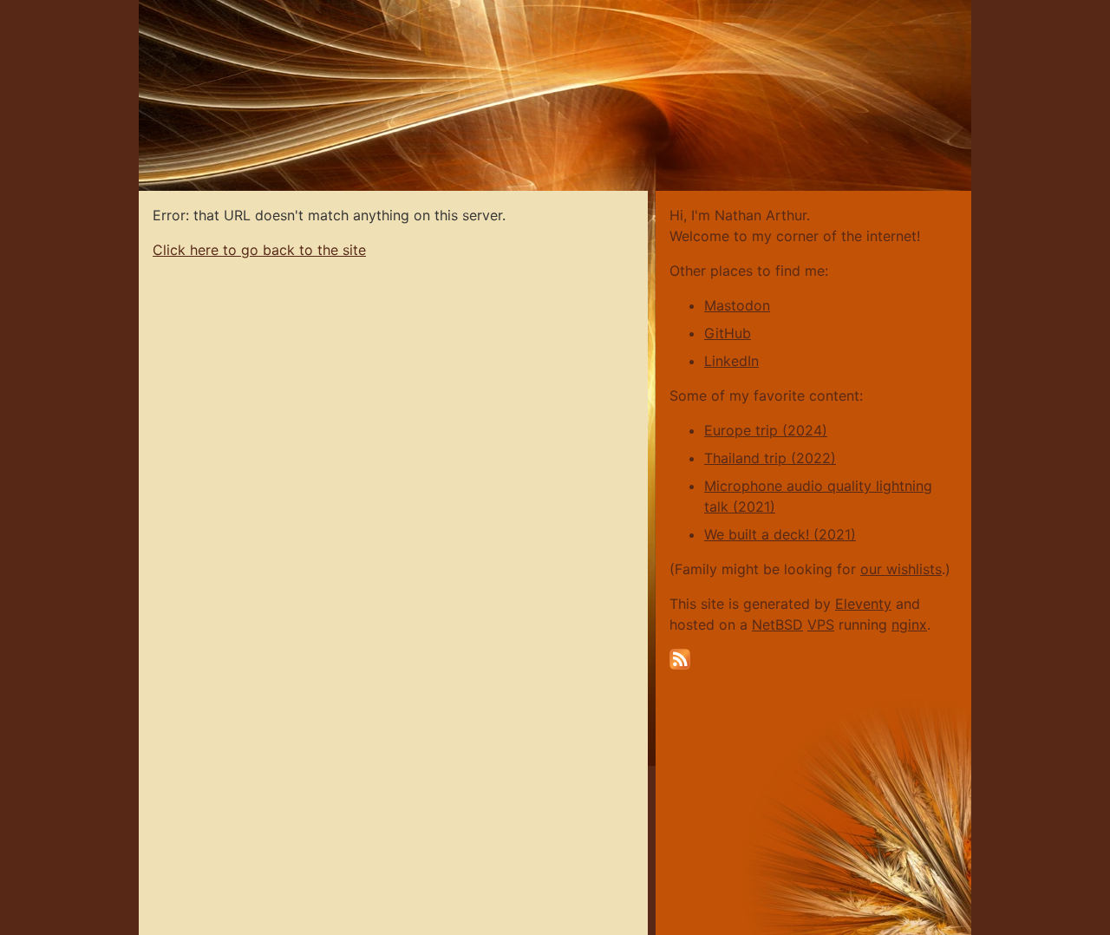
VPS (820, 624)
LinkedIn (731, 360)
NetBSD (777, 624)
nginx (909, 624)
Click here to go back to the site (259, 249)
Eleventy (863, 603)
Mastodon (737, 305)
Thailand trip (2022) (770, 458)
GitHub (727, 333)
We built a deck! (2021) (780, 534)
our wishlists (901, 569)
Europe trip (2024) (765, 430)
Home (159, 8)
